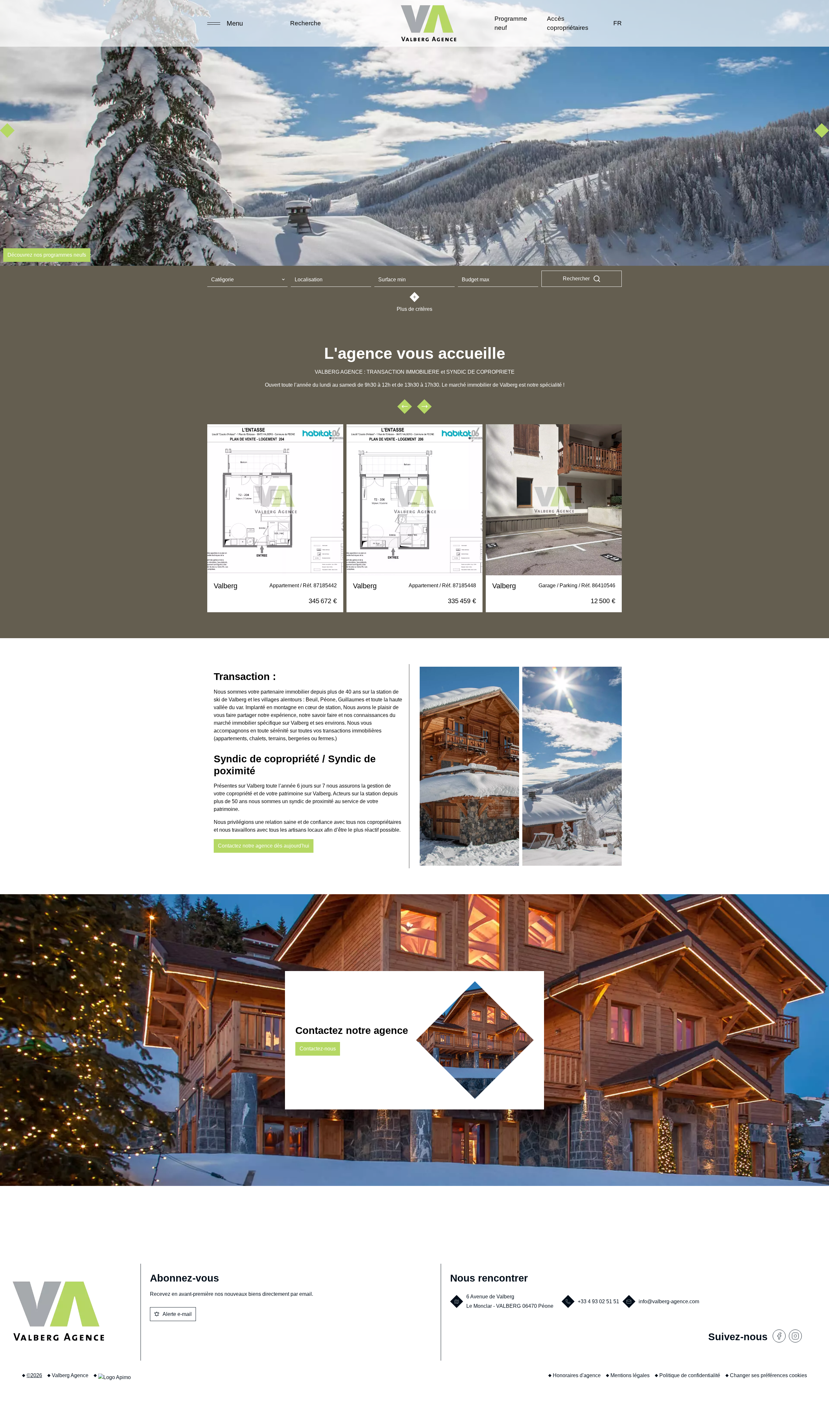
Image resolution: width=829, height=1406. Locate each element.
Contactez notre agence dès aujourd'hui (263, 846)
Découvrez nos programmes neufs (46, 255)
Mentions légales (630, 1375)
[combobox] (247, 280)
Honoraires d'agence (577, 1375)
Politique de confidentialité (689, 1375)
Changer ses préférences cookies (768, 1375)
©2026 (34, 1375)
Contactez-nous (318, 1048)
